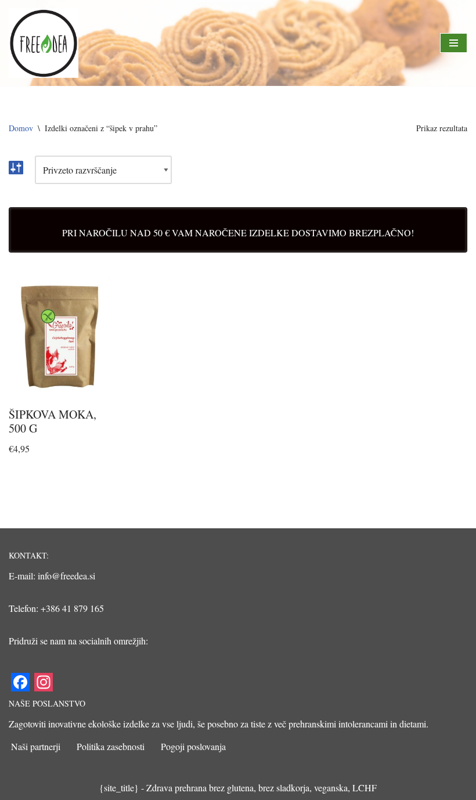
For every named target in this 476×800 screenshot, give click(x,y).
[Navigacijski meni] (453, 43)
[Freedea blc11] (43, 43)
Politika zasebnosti (111, 746)
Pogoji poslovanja (193, 746)
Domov (21, 128)
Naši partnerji (35, 746)
